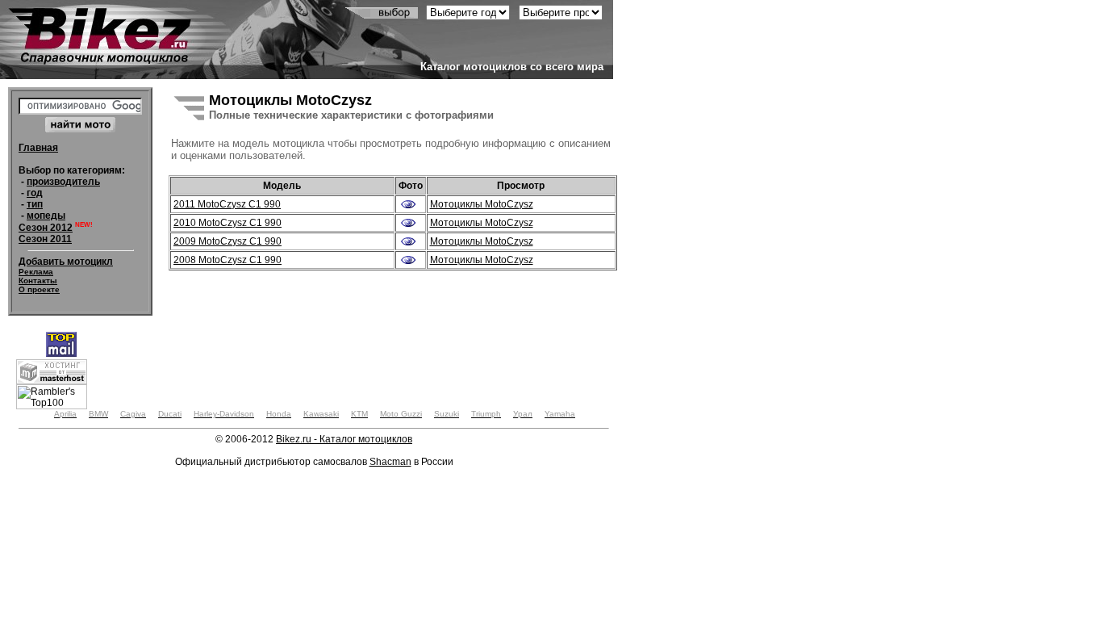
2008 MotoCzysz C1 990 (227, 260)
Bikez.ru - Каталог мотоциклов (344, 439)
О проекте (39, 289)
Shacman (390, 461)
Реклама (36, 271)
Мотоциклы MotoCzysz (481, 204)
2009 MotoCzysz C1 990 (227, 241)
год (35, 193)
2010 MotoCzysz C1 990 (227, 222)
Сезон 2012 (46, 227)
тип (35, 204)
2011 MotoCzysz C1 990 (227, 204)
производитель (63, 181)
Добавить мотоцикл (66, 261)
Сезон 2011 (45, 239)
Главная (38, 147)
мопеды (46, 215)
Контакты (38, 280)
